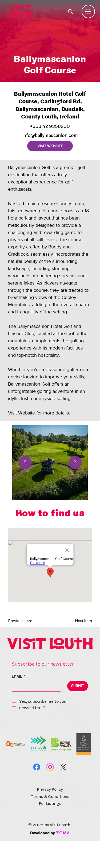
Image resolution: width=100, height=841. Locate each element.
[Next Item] (75, 462)
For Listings (50, 803)
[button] (24, 620)
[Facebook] (36, 767)
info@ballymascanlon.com (50, 135)
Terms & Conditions (50, 796)
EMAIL (19, 676)
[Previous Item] (25, 462)
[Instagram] (50, 767)
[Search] (70, 11)
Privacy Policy (50, 789)
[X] (63, 767)
